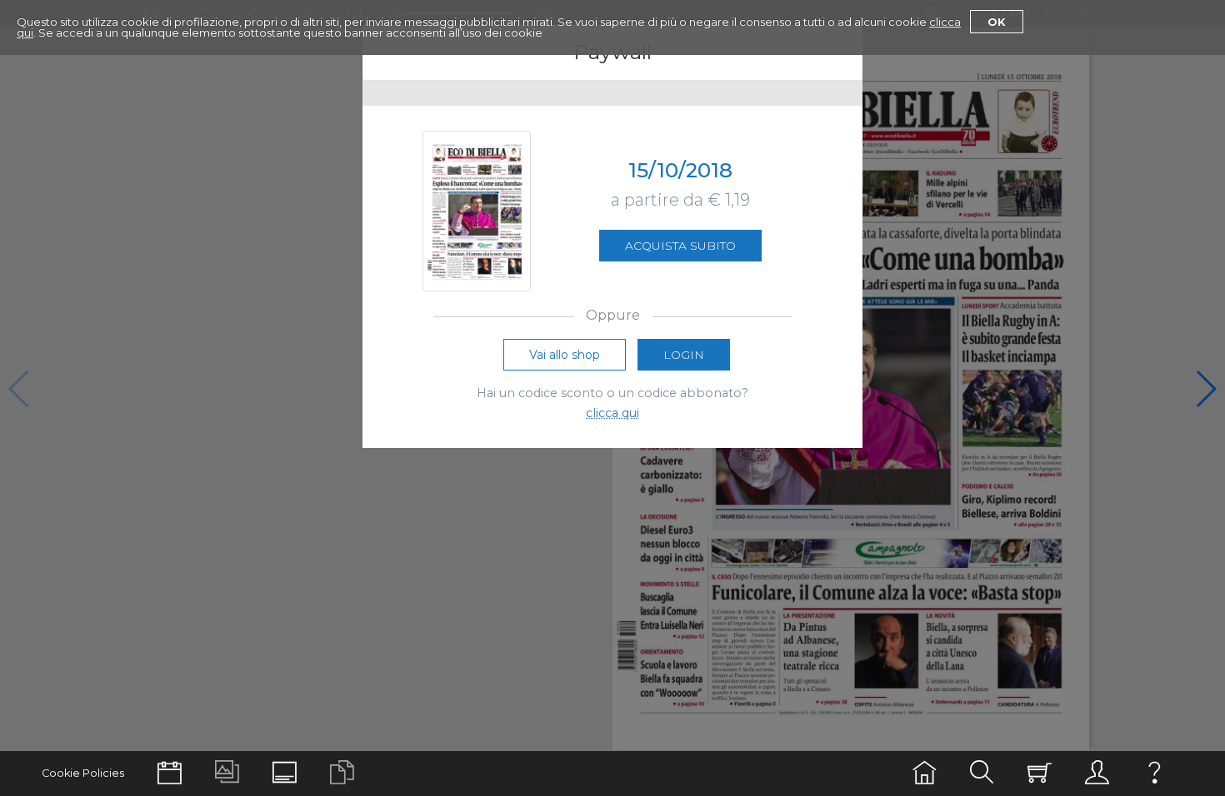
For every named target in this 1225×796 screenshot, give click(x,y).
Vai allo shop (564, 354)
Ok (997, 21)
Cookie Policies (83, 773)
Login (683, 354)
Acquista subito (680, 245)
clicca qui (612, 413)
